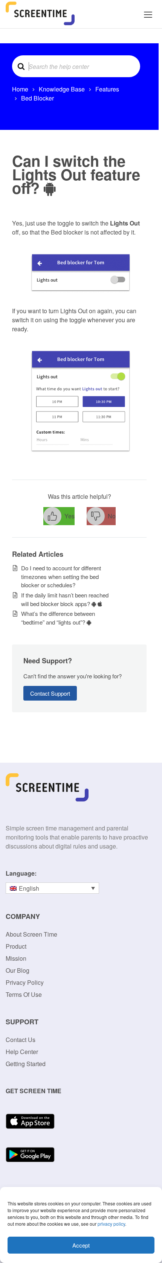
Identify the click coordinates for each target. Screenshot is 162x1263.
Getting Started (26, 1063)
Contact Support (50, 693)
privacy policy (111, 1223)
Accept (81, 1245)
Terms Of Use (24, 994)
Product (16, 946)
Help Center (22, 1051)
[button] (59, 516)
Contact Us (20, 1039)
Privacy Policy (25, 982)
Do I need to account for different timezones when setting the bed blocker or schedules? (61, 576)
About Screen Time (31, 934)
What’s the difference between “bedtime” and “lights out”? (58, 617)
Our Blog (17, 970)
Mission (16, 958)
